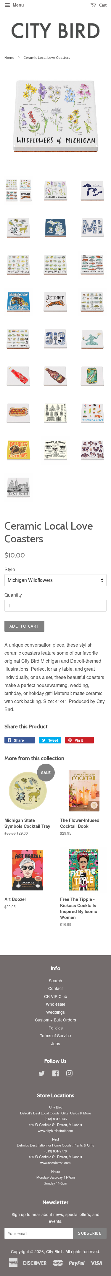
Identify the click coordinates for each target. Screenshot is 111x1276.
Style (9, 569)
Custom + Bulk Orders (55, 1020)
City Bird (54, 1251)
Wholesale (55, 1004)
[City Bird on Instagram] (69, 1074)
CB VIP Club (55, 996)
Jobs (55, 1043)
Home (9, 57)
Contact (55, 988)
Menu (18, 5)
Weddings (55, 1012)
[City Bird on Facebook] (55, 1074)
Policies (56, 1028)
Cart (102, 5)
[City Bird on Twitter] (41, 1074)
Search (55, 980)
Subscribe (90, 1233)
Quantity (13, 594)
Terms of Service (55, 1035)
